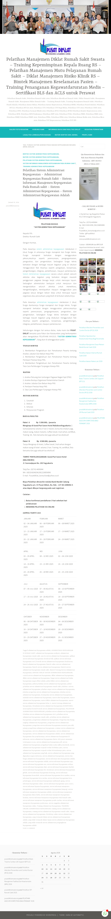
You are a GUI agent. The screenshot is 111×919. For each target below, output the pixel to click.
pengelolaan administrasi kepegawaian (45, 720)
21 (60, 873)
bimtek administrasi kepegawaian (34, 664)
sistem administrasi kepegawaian (50, 249)
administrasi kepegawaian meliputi (48, 653)
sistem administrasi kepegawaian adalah (46, 734)
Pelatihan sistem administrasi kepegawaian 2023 (39, 714)
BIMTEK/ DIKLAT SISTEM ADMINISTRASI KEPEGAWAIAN (52, 673)
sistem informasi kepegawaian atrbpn (60, 764)
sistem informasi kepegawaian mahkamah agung (48, 781)
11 (47, 869)
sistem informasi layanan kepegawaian (36, 786)
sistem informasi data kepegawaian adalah (60, 759)
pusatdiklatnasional (86, 376)
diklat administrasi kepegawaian (62, 675)
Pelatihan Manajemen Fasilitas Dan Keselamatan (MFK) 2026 (91, 401)
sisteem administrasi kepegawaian (44, 731)
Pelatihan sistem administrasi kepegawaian (42, 160)
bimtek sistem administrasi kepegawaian (41, 154)
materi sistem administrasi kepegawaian (41, 157)
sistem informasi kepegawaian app (61, 761)
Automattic (78, 915)
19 (51, 873)
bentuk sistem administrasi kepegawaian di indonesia (54, 661)
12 (51, 869)
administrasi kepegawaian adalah (39, 650)
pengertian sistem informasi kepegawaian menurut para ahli (52, 725)
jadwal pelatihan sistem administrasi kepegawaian (49, 684)
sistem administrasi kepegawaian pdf (49, 742)
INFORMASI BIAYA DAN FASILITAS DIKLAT (64, 129)
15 (64, 869)
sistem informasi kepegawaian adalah (35, 761)
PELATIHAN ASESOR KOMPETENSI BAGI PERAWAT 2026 (92, 421)
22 (64, 873)
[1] (105, 914)
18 (47, 873)
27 (55, 877)
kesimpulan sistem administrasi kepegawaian (56, 695)
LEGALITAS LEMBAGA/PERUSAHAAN (37, 135)
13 (55, 869)
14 (60, 869)
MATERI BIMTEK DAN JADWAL (66, 135)
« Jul (41, 888)
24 (42, 877)
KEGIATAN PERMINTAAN (94, 129)
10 (42, 869)
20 (55, 873)
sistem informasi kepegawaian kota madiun (54, 775)
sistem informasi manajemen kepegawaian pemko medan (42, 800)
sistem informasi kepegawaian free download (38, 770)
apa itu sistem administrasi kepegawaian (55, 656)
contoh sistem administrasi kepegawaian (37, 675)
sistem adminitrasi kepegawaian (53, 756)
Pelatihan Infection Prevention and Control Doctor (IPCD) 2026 (91, 390)
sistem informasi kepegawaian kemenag (41, 773)
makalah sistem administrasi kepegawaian (37, 698)
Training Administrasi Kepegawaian (38, 166)
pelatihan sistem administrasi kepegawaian (60, 711)
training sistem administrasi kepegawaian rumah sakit (50, 811)
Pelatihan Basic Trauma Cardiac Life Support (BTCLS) (91, 378)
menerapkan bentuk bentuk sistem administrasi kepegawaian (44, 709)
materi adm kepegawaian (60, 698)
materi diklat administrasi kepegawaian (54, 700)
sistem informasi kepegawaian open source (58, 784)
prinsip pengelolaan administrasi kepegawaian (38, 728)
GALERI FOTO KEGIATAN (18, 129)
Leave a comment (29, 828)
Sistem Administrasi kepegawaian (36, 274)
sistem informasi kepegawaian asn (34, 764)
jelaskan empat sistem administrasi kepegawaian (57, 689)
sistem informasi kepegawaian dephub (61, 767)
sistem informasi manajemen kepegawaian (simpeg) (49, 789)
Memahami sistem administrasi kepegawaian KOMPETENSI (52, 706)
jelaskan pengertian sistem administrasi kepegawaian (41, 692)
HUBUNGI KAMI (38, 129)
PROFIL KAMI (87, 135)
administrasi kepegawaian (47, 302)
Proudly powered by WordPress (41, 915)
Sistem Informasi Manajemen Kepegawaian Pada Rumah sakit (49, 163)
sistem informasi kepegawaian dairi (35, 767)
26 (51, 877)
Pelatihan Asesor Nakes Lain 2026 (90, 361)
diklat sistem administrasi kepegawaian (36, 678)
